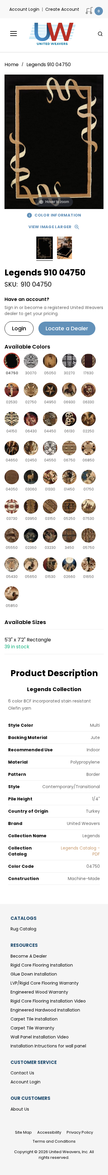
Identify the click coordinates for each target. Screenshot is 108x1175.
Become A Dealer (28, 956)
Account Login (24, 9)
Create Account (62, 9)
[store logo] (50, 34)
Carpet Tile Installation (34, 1019)
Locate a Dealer (67, 328)
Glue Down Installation (33, 974)
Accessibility (49, 1132)
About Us (19, 1109)
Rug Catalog (23, 929)
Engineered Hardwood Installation (45, 1010)
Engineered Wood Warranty (39, 992)
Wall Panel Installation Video (39, 1037)
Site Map (23, 1132)
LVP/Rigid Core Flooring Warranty (44, 983)
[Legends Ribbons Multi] (44, 249)
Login (19, 328)
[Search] (100, 34)
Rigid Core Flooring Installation (41, 965)
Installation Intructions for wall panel (48, 1046)
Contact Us (22, 1073)
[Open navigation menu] (9, 33)
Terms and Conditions (54, 1141)
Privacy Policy (80, 1132)
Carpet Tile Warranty (32, 1028)
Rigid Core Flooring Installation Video (48, 1001)
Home (12, 64)
